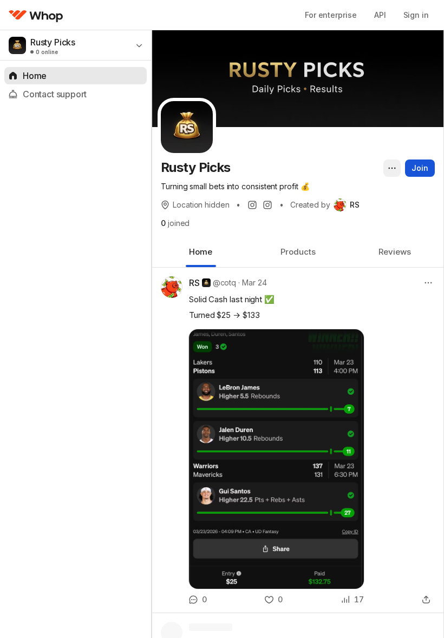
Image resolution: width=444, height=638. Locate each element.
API (380, 14)
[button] (297, 440)
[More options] (392, 168)
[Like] (273, 599)
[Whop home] (36, 15)
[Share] (426, 599)
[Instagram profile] (252, 205)
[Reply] (198, 599)
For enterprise (331, 14)
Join (420, 167)
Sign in (416, 14)
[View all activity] (352, 599)
